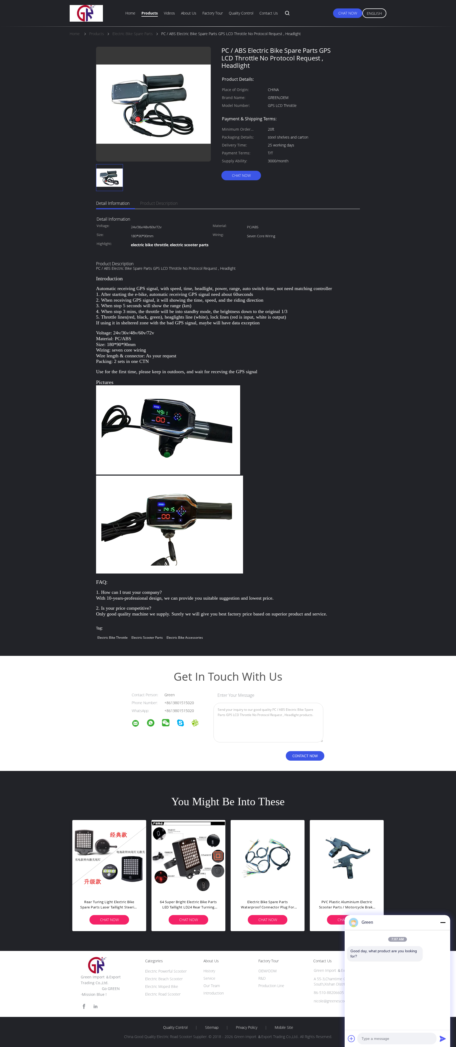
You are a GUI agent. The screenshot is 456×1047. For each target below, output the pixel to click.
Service (209, 978)
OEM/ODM (267, 970)
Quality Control (241, 13)
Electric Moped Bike (161, 986)
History (209, 970)
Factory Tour (212, 13)
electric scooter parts (147, 637)
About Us (188, 13)
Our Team (211, 985)
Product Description (159, 203)
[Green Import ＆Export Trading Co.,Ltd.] (139, 724)
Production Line (271, 985)
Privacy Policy (246, 1027)
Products (149, 13)
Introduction (213, 993)
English (374, 13)
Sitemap (211, 1027)
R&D (262, 978)
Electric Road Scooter (162, 994)
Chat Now (347, 13)
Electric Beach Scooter (164, 978)
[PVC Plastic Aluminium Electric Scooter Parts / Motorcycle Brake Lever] (347, 857)
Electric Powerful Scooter (166, 971)
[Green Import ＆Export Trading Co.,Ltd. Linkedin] (95, 1006)
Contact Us (268, 13)
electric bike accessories (185, 637)
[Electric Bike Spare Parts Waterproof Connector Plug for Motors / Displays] (268, 857)
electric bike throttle (112, 637)
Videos (169, 13)
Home (130, 13)
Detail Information (113, 203)
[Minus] (443, 922)
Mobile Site (284, 1027)
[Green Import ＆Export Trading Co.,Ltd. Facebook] (84, 1006)
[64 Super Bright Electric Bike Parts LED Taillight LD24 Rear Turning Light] (188, 857)
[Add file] (351, 1038)
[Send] (443, 1038)
